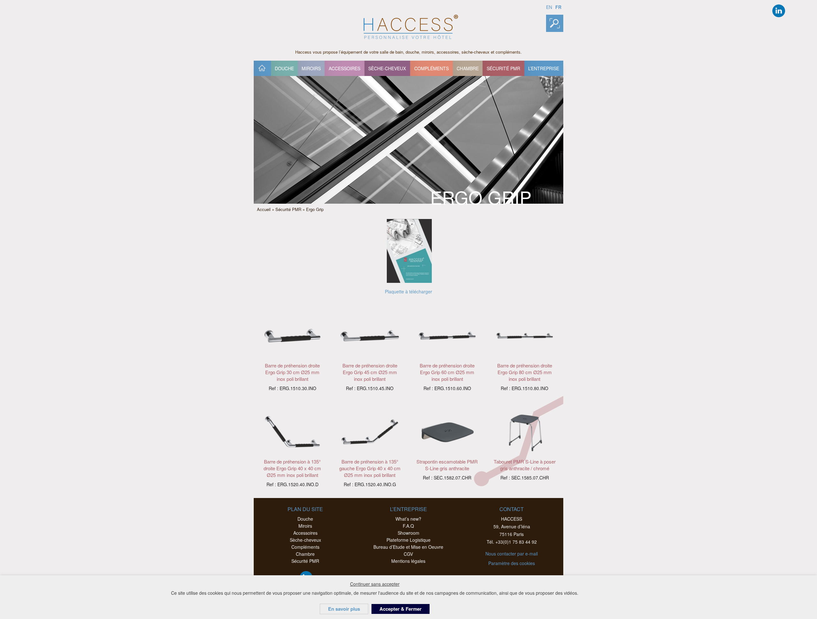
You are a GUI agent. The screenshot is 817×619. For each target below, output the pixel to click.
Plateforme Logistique (408, 540)
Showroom (408, 533)
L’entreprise (543, 68)
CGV (408, 554)
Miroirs (311, 68)
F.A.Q (408, 526)
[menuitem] (262, 68)
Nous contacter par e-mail (511, 553)
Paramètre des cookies (511, 563)
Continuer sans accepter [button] (375, 584)
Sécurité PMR (503, 68)
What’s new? (408, 519)
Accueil (262, 68)
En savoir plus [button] (344, 608)
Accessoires (344, 68)
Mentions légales (408, 561)
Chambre (468, 68)
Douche (284, 68)
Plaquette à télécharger (408, 291)
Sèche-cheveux (387, 68)
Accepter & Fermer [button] (400, 608)
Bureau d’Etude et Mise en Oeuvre (408, 547)
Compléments (431, 68)
